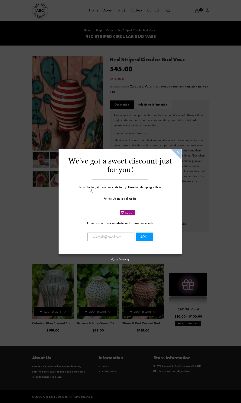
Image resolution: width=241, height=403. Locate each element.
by (122, 259)
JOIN (144, 236)
